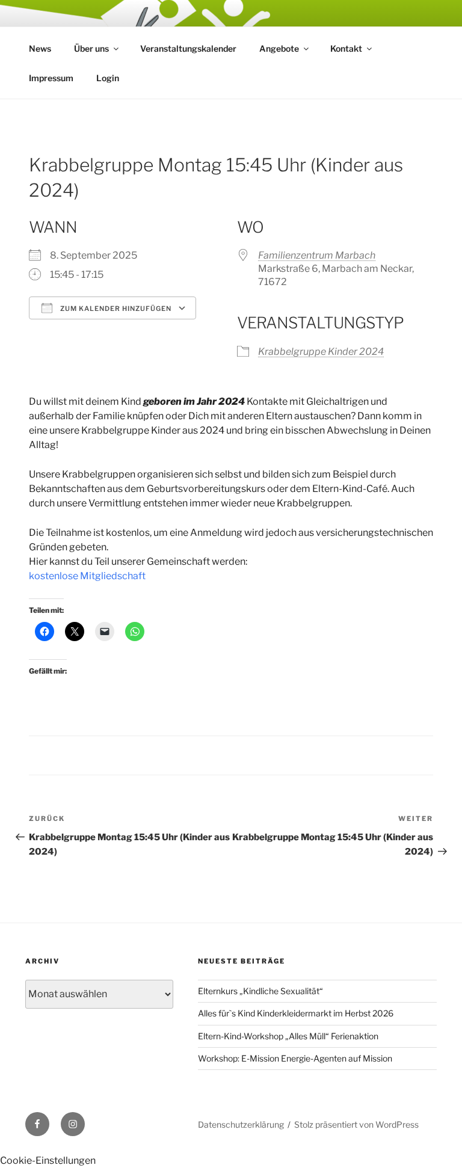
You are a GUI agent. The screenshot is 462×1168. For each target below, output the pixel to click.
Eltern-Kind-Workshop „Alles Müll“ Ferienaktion (288, 1036)
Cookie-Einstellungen (48, 1160)
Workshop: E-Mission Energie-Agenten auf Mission (295, 1058)
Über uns (91, 48)
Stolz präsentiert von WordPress (356, 1124)
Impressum (51, 78)
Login (107, 78)
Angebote (279, 48)
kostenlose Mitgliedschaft (87, 576)
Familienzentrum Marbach (316, 255)
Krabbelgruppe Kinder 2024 (321, 351)
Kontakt (346, 48)
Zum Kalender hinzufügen (114, 308)
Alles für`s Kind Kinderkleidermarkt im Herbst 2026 (295, 1013)
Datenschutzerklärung (241, 1124)
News (40, 48)
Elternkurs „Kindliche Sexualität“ (260, 991)
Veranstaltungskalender (188, 48)
